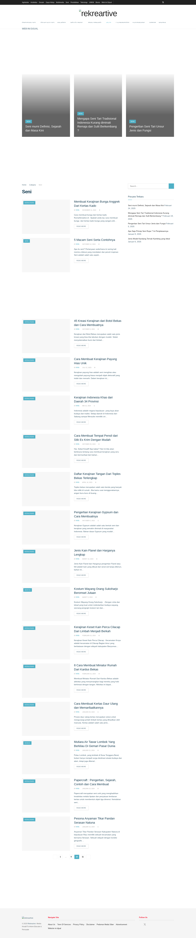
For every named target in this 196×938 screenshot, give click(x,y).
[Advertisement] (98, 51)
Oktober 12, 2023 (88, 244)
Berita (28, 590)
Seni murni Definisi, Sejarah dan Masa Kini (146, 205)
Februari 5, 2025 (137, 136)
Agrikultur (25, 2)
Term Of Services (64, 924)
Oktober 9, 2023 (88, 329)
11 (83, 857)
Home (24, 185)
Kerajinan (29, 203)
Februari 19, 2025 (85, 136)
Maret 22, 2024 (87, 559)
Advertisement (121, 924)
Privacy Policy (78, 924)
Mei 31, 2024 (86, 406)
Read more (81, 226)
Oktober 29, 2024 (88, 444)
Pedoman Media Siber (105, 924)
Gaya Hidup (50, 2)
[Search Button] (171, 186)
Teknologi (83, 2)
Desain (41, 2)
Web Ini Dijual (107, 2)
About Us (51, 924)
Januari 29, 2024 (88, 712)
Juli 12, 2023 (86, 367)
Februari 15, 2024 (89, 635)
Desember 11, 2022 (89, 210)
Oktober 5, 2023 (88, 520)
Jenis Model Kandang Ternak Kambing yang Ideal (149, 239)
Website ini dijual (54, 928)
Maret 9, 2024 (87, 597)
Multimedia (60, 2)
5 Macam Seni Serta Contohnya (94, 239)
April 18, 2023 (87, 482)
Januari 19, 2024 (88, 788)
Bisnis (98, 2)
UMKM (91, 2)
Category (32, 185)
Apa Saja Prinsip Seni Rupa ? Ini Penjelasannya (148, 231)
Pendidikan (75, 2)
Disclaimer (90, 924)
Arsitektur (34, 2)
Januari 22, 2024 (88, 750)
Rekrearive (32, 924)
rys (77, 210)
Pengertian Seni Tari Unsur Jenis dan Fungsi (147, 223)
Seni (67, 2)
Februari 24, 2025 (33, 136)
